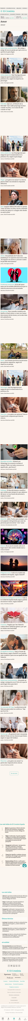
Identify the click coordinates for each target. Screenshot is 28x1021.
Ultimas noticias (4, 14)
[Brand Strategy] (22, 975)
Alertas (19, 1019)
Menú (3, 1019)
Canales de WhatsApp (14, 981)
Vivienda (24, 8)
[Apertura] (7, 975)
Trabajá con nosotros (14, 987)
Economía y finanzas (15, 14)
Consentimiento (14, 1000)
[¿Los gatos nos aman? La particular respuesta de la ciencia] (14, 751)
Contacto (5, 981)
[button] (25, 866)
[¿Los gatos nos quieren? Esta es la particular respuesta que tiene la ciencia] (14, 405)
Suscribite (22, 981)
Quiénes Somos (8, 984)
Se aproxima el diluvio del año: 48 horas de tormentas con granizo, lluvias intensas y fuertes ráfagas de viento (15, 830)
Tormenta (2, 8)
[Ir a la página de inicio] (8, 11)
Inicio (14, 1019)
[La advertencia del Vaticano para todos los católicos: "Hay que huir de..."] (14, 697)
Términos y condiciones (14, 995)
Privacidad (14, 997)
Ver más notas (14, 773)
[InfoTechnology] (18, 978)
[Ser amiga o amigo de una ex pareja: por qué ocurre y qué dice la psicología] (14, 39)
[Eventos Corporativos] (15, 975)
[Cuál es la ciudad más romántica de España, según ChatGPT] (14, 563)
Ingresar (25, 1019)
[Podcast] (10, 978)
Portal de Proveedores (18, 984)
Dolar (8, 1019)
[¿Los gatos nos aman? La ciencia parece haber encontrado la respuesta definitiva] (14, 170)
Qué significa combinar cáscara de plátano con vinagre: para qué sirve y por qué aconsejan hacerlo (16, 856)
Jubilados (18, 8)
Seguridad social (10, 8)
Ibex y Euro (24, 14)
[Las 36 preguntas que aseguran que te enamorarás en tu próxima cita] (14, 378)
